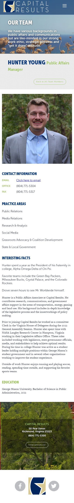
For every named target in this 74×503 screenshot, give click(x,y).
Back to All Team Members (49, 82)
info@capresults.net (36, 445)
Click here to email (28, 180)
